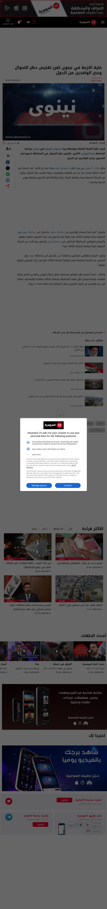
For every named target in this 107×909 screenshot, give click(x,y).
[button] (53, 454)
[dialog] (53, 454)
